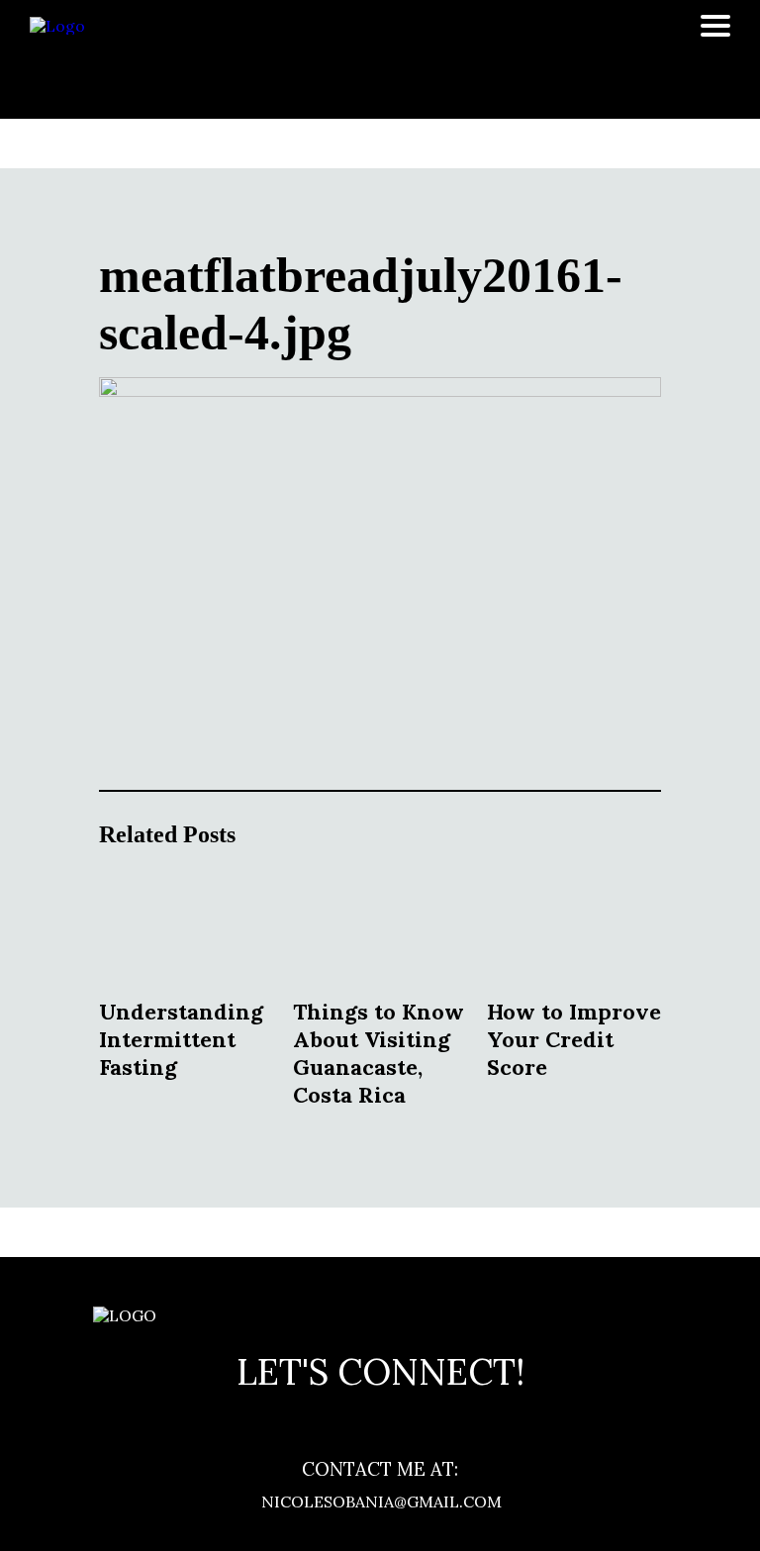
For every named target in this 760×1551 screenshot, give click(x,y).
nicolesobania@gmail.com (380, 1501)
